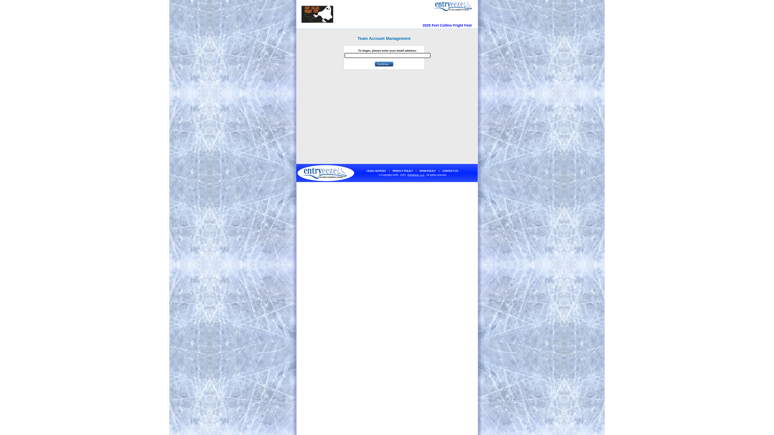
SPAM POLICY (427, 171)
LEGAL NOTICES (376, 171)
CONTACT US (450, 171)
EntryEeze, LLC (416, 175)
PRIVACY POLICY (403, 171)
